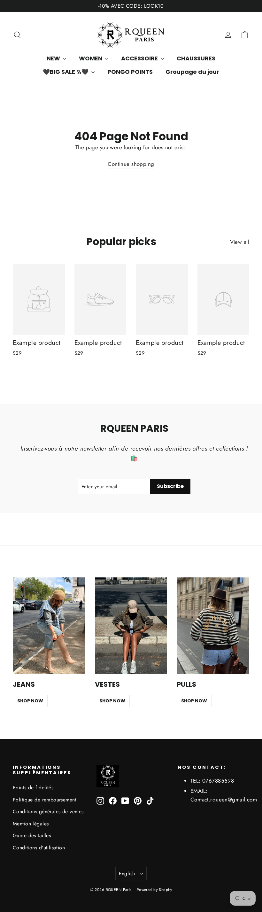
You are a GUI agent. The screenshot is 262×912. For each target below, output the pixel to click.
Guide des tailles (32, 835)
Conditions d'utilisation (39, 847)
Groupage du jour (192, 72)
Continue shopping (131, 164)
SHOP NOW (30, 701)
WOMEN (91, 58)
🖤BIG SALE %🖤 (66, 72)
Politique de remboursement (44, 799)
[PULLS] (213, 625)
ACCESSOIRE (140, 58)
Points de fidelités (33, 787)
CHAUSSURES (196, 58)
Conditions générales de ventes (48, 811)
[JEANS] (49, 625)
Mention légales (31, 823)
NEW (54, 58)
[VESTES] (131, 625)
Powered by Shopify (154, 890)
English (127, 873)
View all (239, 242)
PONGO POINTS (130, 72)
